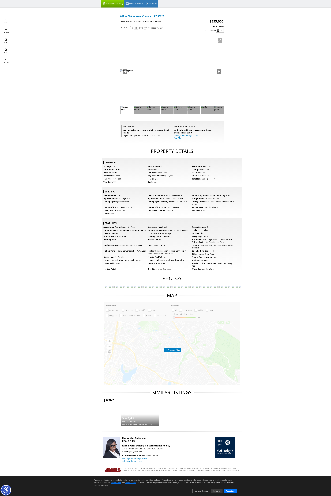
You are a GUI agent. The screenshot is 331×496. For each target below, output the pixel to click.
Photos (6, 42)
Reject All (216, 491)
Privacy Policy (116, 483)
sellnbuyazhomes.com (132, 461)
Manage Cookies (201, 491)
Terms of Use (130, 483)
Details (6, 32)
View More (178, 138)
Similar (6, 62)
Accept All (230, 491)
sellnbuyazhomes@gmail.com (186, 135)
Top (5, 22)
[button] (6, 490)
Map (5, 52)
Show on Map (174, 350)
